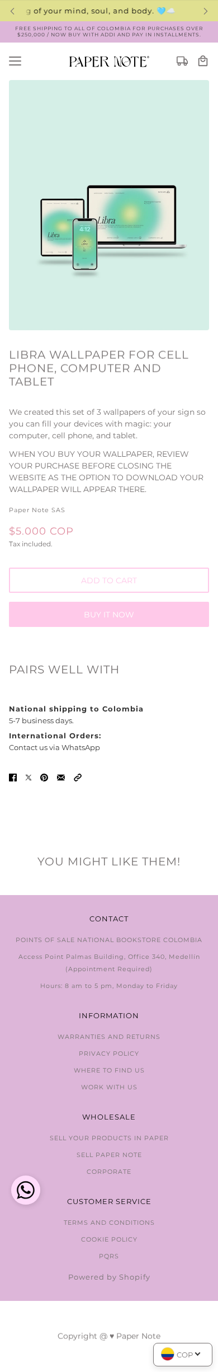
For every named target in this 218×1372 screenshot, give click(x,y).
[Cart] (203, 61)
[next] (206, 11)
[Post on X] (28, 777)
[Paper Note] (109, 61)
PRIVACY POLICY (109, 1053)
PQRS (109, 1256)
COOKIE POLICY (109, 1239)
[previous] (12, 11)
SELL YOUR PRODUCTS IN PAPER (109, 1138)
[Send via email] (61, 777)
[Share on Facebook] (12, 777)
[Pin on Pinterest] (44, 777)
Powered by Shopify (109, 1276)
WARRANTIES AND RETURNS (109, 1037)
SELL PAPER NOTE (109, 1155)
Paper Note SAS (37, 510)
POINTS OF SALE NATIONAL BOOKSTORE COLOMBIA (109, 940)
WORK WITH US (109, 1087)
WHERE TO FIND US (109, 1070)
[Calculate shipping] (182, 61)
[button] (77, 777)
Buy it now (109, 615)
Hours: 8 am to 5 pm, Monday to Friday (109, 986)
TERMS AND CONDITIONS (109, 1222)
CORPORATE (109, 1172)
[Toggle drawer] (15, 61)
